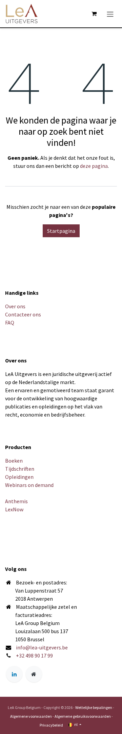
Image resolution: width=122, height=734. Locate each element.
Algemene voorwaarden (31, 716)
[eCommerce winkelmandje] (94, 13)
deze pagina (94, 165)
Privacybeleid (51, 725)
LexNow (14, 509)
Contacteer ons (23, 314)
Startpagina (61, 230)
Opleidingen (19, 476)
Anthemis (16, 501)
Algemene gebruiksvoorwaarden (83, 716)
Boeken (14, 460)
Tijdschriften (19, 468)
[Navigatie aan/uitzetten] (110, 13)
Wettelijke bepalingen (93, 707)
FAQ (9, 322)
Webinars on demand (29, 485)
